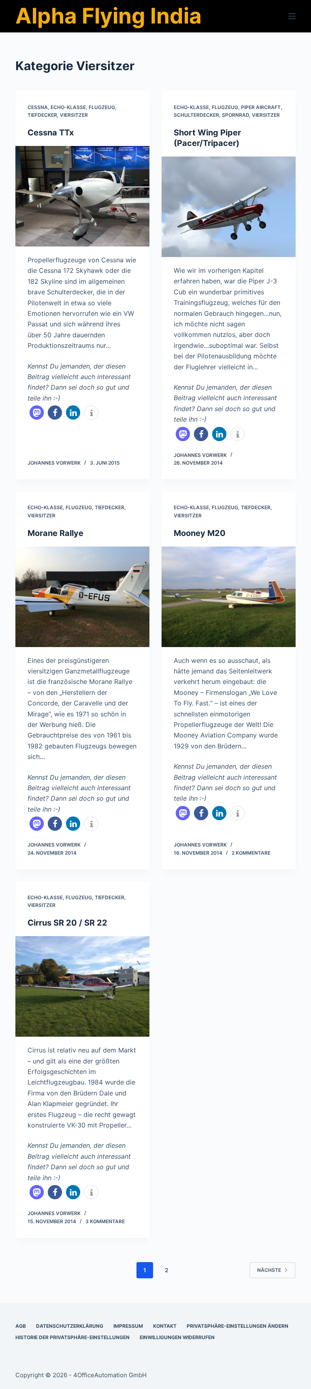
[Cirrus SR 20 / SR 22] (82, 986)
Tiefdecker (42, 115)
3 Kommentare (105, 1221)
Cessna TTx (51, 132)
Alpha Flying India (108, 16)
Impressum (128, 1326)
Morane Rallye (55, 533)
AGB (20, 1326)
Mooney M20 (200, 533)
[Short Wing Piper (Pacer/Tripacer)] (229, 206)
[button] (37, 412)
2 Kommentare (251, 853)
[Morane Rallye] (82, 597)
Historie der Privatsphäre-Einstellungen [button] (72, 1337)
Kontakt (165, 1326)
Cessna (38, 107)
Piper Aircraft (261, 107)
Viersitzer (74, 115)
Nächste (269, 1270)
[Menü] (292, 16)
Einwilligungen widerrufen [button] (177, 1337)
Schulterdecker (196, 115)
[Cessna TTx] (82, 196)
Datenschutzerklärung (69, 1326)
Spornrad (235, 115)
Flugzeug (102, 107)
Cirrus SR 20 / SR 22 (67, 923)
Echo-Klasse (68, 107)
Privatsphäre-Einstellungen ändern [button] (237, 1326)
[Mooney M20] (229, 597)
